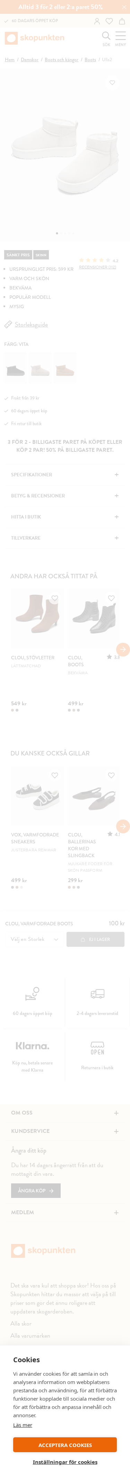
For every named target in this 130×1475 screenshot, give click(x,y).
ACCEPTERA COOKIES (65, 1444)
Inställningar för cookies (65, 1461)
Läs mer (22, 1424)
